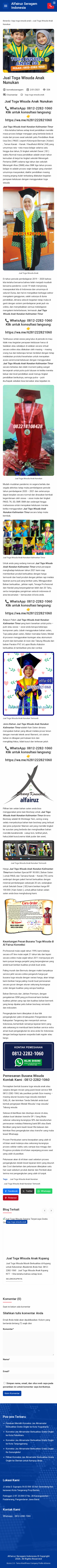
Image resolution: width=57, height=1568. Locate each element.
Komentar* (8, 1329)
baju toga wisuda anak (34, 94)
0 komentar (12, 94)
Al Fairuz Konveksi (14, 944)
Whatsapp (46, 1191)
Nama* (6, 1359)
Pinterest (12, 1197)
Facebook (13, 1191)
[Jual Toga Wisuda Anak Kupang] (28, 1235)
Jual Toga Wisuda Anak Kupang (27, 1258)
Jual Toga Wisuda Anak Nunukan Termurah (22, 1183)
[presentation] (45, 1211)
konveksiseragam (15, 89)
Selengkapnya (14, 1279)
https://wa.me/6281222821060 (28, 120)
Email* (6, 1371)
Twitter (29, 1191)
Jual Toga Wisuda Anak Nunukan (24, 1179)
